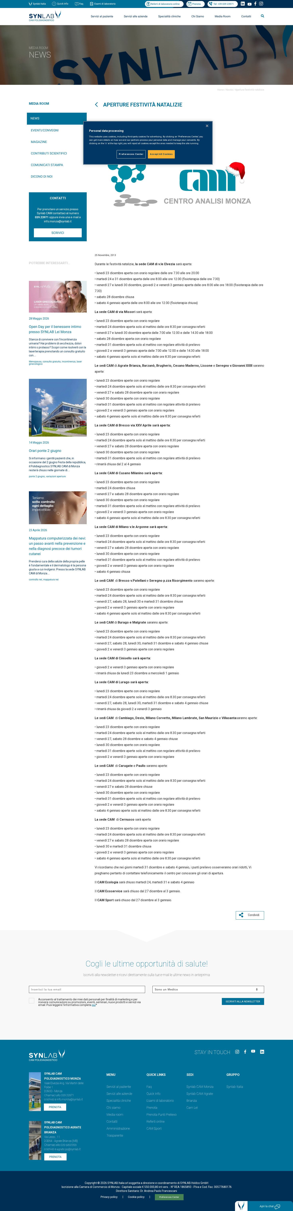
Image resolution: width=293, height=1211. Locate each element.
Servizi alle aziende (119, 1094)
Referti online (155, 1121)
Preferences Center (169, 1197)
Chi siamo (113, 1107)
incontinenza (68, 361)
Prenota (196, 4)
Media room (114, 1114)
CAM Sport (153, 1128)
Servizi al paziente (118, 1087)
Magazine (39, 142)
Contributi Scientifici (49, 153)
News (34, 118)
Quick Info (153, 1094)
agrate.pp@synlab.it (69, 1149)
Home (220, 89)
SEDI (190, 1075)
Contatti (246, 16)
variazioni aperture (56, 476)
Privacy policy (108, 1197)
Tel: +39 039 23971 (223, 4)
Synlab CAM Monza (200, 1087)
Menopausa (35, 361)
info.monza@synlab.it (70, 1099)
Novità (229, 89)
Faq (81, 3)
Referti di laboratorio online (165, 4)
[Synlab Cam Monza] (45, 20)
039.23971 (41, 217)
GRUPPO (233, 1075)
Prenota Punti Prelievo (161, 1114)
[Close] (207, 125)
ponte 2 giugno (37, 476)
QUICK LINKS (156, 1075)
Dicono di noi (41, 176)
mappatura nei (51, 579)
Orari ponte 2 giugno (45, 451)
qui (94, 1005)
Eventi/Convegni (45, 130)
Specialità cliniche (169, 16)
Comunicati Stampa (47, 165)
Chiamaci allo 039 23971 (59, 1095)
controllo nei (35, 579)
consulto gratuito (52, 361)
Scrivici (57, 233)
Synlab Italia (39, 3)
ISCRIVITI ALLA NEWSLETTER (243, 1001)
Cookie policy (136, 1197)
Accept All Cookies (161, 154)
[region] (148, 143)
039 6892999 (69, 1145)
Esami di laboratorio (105, 3)
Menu (110, 1075)
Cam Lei (192, 1107)
